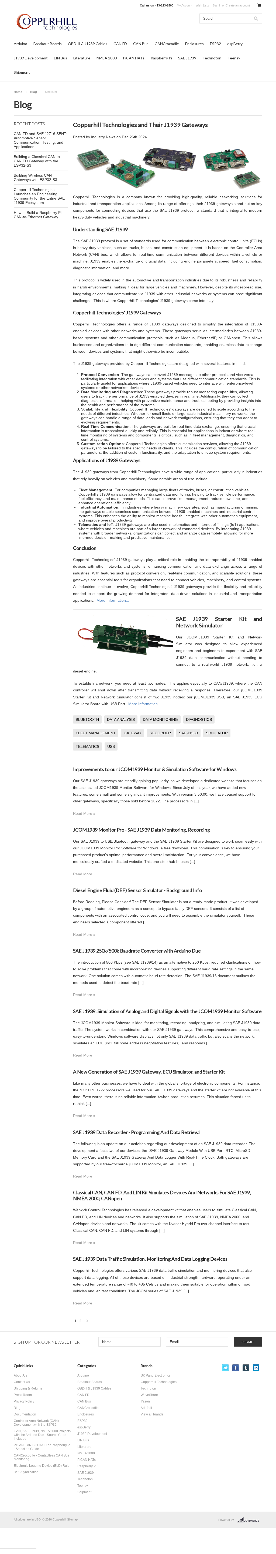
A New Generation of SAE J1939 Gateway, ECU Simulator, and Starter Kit (149, 1072)
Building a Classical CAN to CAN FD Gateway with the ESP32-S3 (37, 160)
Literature (81, 58)
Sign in (217, 5)
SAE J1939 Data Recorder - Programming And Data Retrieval (137, 1132)
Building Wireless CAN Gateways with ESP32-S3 (35, 177)
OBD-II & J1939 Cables (87, 43)
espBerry (235, 43)
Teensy (233, 58)
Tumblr (246, 1367)
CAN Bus (141, 43)
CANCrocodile (167, 43)
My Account (184, 5)
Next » (87, 1322)
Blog (33, 91)
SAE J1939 (187, 58)
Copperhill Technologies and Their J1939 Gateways (140, 124)
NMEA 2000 (106, 58)
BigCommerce (249, 1520)
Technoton (211, 58)
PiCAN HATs (133, 58)
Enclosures (194, 43)
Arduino (20, 43)
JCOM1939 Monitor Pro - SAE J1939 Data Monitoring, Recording (141, 830)
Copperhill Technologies (159, 1382)
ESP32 (215, 43)
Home (18, 91)
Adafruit (146, 1408)
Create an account (238, 5)
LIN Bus (60, 58)
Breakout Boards (47, 43)
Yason (145, 1401)
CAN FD (120, 43)
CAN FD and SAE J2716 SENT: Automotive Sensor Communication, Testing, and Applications (40, 140)
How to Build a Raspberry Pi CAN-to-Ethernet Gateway (37, 214)
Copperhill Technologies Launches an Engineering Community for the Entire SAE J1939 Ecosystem (39, 196)
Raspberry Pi (161, 58)
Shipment (22, 72)
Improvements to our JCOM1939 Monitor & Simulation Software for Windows (155, 769)
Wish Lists (202, 5)
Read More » (84, 813)
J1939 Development (31, 58)
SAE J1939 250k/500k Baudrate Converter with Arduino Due (137, 951)
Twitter (225, 1367)
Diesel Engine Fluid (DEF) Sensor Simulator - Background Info (137, 890)
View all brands (152, 1414)
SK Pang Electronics (156, 1375)
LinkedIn (256, 1367)
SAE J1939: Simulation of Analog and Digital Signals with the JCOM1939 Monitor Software (167, 1011)
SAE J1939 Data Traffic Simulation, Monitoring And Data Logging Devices (150, 1259)
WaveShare (149, 1395)
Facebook (235, 1367)
